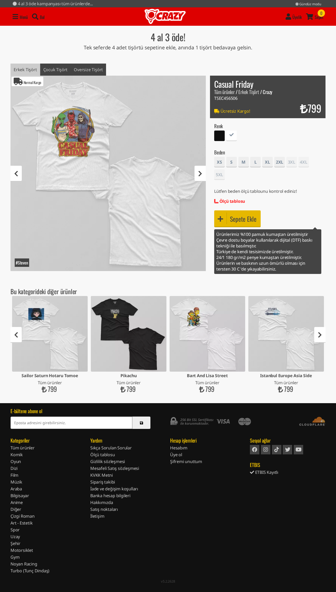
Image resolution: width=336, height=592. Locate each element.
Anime (16, 502)
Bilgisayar (19, 495)
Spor (15, 530)
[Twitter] (287, 449)
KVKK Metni (101, 475)
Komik (16, 455)
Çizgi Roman (22, 516)
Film (14, 475)
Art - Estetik (21, 523)
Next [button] (200, 173)
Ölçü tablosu (231, 201)
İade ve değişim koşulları (114, 489)
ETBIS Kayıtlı (266, 472)
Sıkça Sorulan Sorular (111, 448)
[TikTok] (276, 449)
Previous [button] (16, 173)
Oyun (15, 461)
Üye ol (176, 455)
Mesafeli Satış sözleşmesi (114, 468)
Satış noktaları (104, 509)
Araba (16, 489)
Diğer (15, 509)
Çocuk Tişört (55, 69)
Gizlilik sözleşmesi (107, 461)
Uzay (15, 536)
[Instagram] (265, 449)
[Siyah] (219, 136)
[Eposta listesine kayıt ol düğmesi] (141, 423)
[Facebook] (254, 449)
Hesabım (178, 448)
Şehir (15, 543)
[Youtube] (298, 449)
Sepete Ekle (243, 219)
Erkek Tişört (25, 69)
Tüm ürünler (224, 91)
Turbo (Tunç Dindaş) (29, 571)
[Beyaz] (231, 136)
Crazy (165, 16)
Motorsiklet (21, 550)
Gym (14, 557)
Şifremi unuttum (186, 461)
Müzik (16, 482)
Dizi (14, 468)
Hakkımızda (101, 502)
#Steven (22, 262)
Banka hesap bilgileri (110, 495)
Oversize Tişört (88, 69)
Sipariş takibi (102, 482)
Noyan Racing (23, 564)
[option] (108, 173)
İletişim (97, 516)
